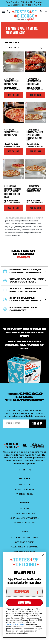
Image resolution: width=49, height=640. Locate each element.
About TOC (24, 484)
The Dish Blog (24, 494)
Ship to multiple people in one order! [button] (25, 299)
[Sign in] (41, 11)
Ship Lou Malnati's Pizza (24, 518)
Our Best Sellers (24, 523)
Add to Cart (13, 95)
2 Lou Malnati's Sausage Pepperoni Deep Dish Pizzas (11, 81)
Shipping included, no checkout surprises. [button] (26, 271)
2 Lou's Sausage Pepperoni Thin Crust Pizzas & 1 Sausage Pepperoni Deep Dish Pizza (35, 135)
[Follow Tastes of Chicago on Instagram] (29, 469)
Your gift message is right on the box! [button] (26, 290)
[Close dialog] (42, 555)
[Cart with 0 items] (45, 10)
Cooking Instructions (24, 537)
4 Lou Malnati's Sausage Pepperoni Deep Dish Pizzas (11, 132)
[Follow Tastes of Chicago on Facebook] (20, 469)
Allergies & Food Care (24, 547)
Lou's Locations (24, 489)
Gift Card (24, 508)
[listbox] (24, 47)
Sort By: (12, 42)
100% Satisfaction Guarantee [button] (23, 309)
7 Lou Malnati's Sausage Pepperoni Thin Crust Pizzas (34, 189)
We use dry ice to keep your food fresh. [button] (27, 280)
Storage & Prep (24, 542)
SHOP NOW (24, 603)
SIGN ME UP (37, 423)
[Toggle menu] (3, 10)
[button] (24, 591)
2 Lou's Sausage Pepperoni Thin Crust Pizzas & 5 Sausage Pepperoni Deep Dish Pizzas (12, 191)
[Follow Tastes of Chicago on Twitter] (24, 469)
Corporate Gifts (25, 513)
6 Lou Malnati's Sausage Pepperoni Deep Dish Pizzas (34, 81)
